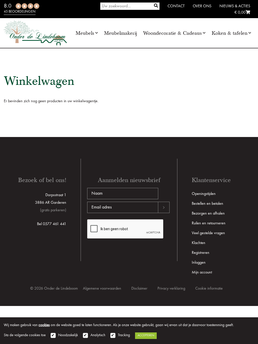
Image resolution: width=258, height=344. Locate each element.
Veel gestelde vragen (208, 233)
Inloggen (199, 263)
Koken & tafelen (229, 33)
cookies (44, 325)
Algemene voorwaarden (102, 289)
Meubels (85, 33)
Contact (176, 6)
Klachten (198, 243)
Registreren (200, 253)
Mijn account (202, 272)
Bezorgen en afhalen (208, 214)
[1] (155, 6)
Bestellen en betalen (207, 204)
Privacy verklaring (171, 289)
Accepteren (146, 335)
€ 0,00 (240, 13)
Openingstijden (204, 194)
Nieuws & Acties (234, 6)
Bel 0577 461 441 (51, 224)
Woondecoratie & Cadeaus (172, 33)
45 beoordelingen (20, 11)
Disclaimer (139, 289)
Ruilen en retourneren (208, 223)
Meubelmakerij (120, 33)
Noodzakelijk (68, 335)
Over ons (202, 6)
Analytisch (97, 335)
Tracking (124, 335)
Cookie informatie (209, 289)
